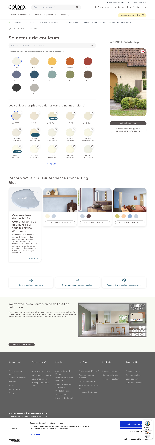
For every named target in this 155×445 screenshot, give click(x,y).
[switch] (147, 436)
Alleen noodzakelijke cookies (136, 439)
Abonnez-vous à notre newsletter (28, 413)
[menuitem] (20, 16)
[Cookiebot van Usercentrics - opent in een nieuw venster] (15, 440)
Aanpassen (134, 432)
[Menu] (151, 421)
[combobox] (56, 7)
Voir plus (51, 164)
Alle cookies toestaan (136, 424)
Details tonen (35, 434)
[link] (115, 2)
